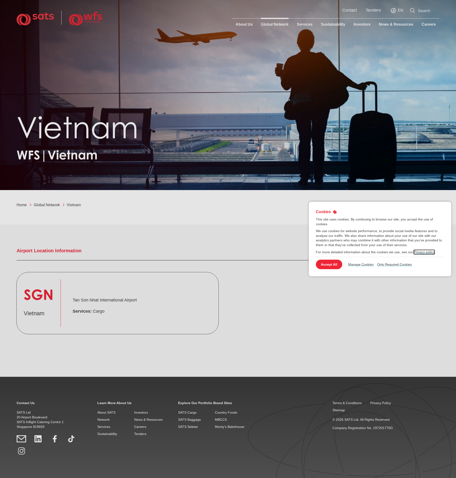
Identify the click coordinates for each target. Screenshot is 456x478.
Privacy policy (424, 252)
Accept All (329, 264)
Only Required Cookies (394, 264)
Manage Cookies (361, 264)
